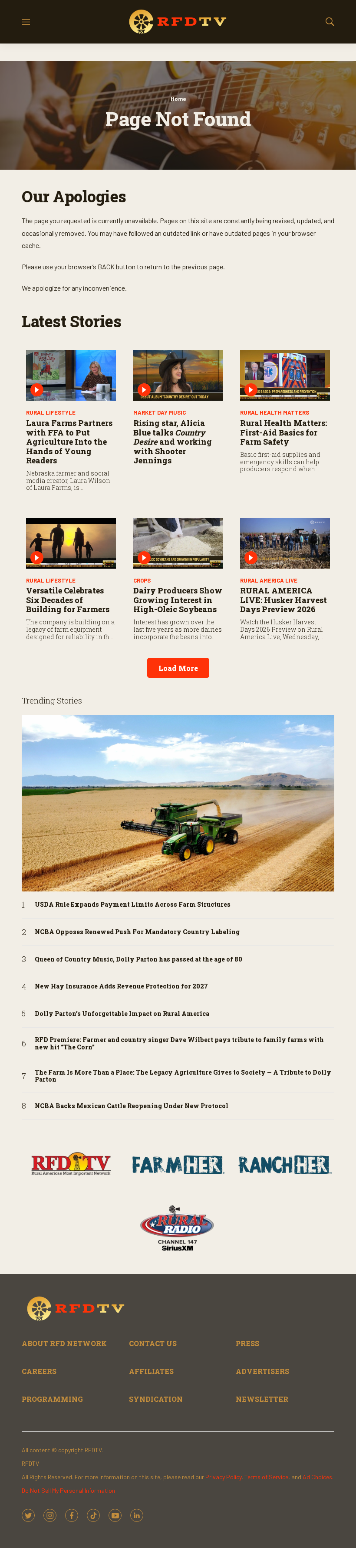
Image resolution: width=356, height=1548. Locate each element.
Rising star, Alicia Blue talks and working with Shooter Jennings (172, 442)
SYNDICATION (156, 1399)
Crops (142, 580)
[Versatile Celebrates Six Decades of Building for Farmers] (71, 543)
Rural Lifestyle (51, 412)
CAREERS (39, 1371)
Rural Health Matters (274, 412)
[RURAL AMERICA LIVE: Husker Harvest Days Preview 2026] (285, 543)
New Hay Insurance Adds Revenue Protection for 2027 (121, 986)
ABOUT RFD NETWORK (64, 1343)
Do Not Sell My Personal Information (68, 1490)
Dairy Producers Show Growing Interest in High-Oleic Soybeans (177, 599)
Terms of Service (266, 1477)
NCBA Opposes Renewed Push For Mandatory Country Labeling (137, 932)
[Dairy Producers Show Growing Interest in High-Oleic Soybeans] (178, 543)
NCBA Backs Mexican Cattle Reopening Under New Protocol (131, 1106)
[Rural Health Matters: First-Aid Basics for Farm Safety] (285, 375)
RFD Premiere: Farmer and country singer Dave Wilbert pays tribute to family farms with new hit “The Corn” (179, 1043)
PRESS (247, 1343)
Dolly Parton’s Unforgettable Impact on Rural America (122, 1014)
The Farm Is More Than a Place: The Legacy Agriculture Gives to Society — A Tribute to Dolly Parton (183, 1076)
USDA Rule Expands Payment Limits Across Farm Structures (133, 904)
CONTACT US (153, 1343)
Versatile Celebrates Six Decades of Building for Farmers (67, 599)
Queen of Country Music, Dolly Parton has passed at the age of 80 (138, 959)
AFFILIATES (151, 1371)
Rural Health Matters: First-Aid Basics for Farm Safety (283, 432)
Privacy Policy (223, 1477)
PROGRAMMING (52, 1399)
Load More (178, 668)
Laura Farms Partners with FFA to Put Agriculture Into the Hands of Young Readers (69, 442)
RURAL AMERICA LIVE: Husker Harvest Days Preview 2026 (283, 599)
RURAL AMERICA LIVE (268, 580)
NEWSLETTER (262, 1399)
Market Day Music (159, 412)
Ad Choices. (318, 1477)
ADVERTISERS (262, 1371)
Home (178, 98)
